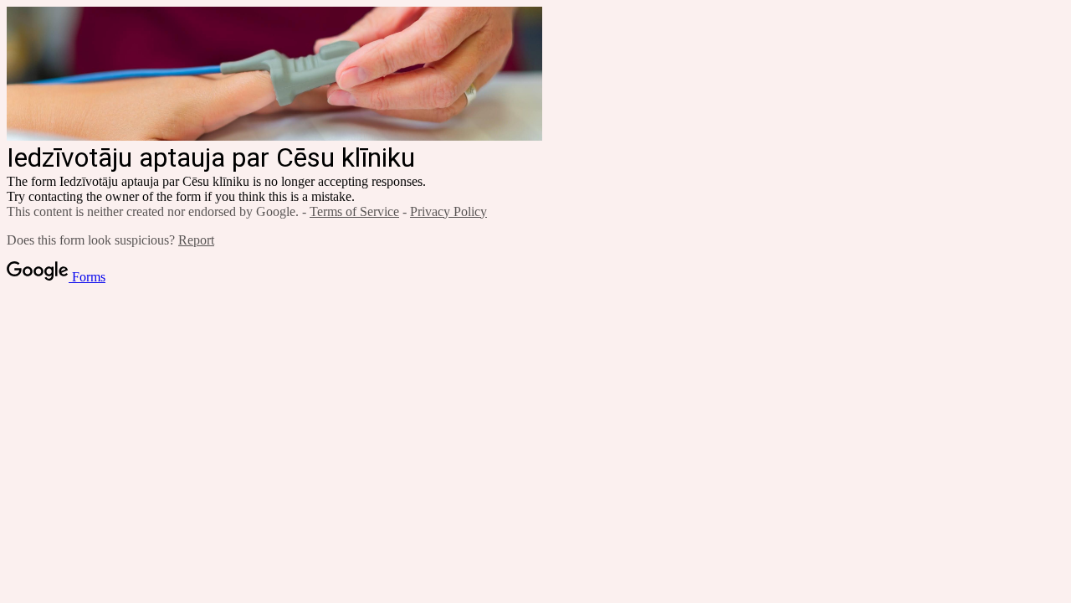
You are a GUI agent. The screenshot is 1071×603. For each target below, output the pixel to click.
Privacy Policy (448, 211)
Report (196, 240)
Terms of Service (354, 211)
